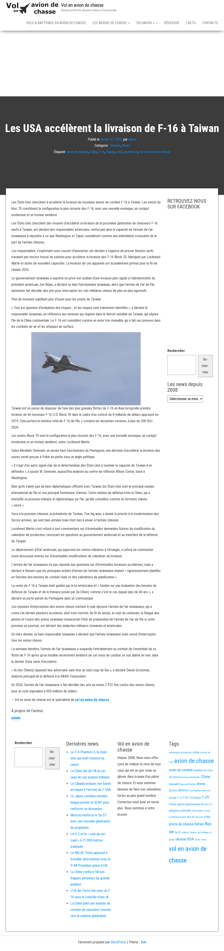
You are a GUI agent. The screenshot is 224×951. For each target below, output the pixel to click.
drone (201, 784)
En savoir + (145, 23)
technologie (203, 832)
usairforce (131, 152)
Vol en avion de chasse (82, 5)
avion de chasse (77, 152)
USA (120, 152)
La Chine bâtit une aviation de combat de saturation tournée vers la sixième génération (90, 909)
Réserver (171, 23)
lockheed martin (177, 817)
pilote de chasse (181, 824)
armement (186, 752)
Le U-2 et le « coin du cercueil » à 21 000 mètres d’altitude (88, 840)
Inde (206, 804)
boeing (185, 777)
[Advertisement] (112, 63)
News (126, 145)
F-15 (179, 797)
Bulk (143, 942)
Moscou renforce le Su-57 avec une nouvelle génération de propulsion (90, 821)
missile (199, 817)
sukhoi (185, 832)
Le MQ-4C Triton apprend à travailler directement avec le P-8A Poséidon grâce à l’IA (90, 859)
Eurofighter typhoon (199, 790)
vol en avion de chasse (155, 152)
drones (173, 790)
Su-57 (178, 832)
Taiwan (110, 152)
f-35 (205, 797)
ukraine (181, 839)
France (172, 804)
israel (207, 810)
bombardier (194, 777)
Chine (93, 152)
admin (132, 139)
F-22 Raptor (195, 797)
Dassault (173, 784)
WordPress (118, 942)
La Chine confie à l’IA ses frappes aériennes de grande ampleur (90, 878)
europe (172, 797)
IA (202, 804)
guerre (180, 804)
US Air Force (200, 839)
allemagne (174, 752)
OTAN (207, 817)
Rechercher (176, 351)
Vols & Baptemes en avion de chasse (56, 23)
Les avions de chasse (110, 23)
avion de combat (180, 770)
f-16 (101, 152)
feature (115, 145)
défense (183, 790)
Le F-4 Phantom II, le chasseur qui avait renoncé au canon (88, 758)
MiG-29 (190, 817)
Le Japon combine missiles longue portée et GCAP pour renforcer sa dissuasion (89, 802)
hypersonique (192, 804)
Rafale (199, 824)
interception (197, 810)
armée (195, 752)
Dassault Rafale (187, 784)
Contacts (210, 23)
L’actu (191, 23)
